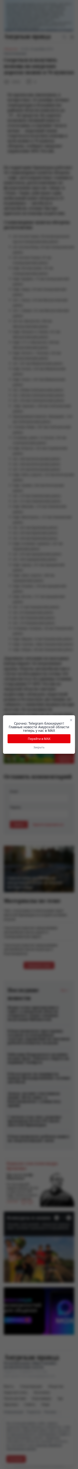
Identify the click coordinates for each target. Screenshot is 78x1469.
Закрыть (39, 747)
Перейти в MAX (39, 739)
